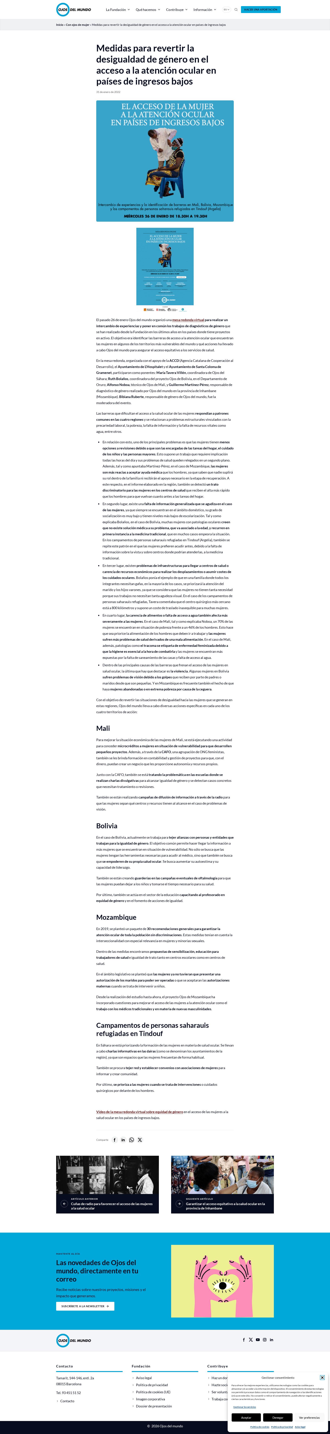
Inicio (59, 24)
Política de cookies (259, 1426)
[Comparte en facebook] (114, 1139)
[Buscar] (236, 9)
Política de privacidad (282, 1426)
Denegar (278, 1417)
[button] (322, 1377)
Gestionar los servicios (244, 1407)
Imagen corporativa (150, 1399)
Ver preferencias (309, 1417)
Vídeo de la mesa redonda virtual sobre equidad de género (139, 1112)
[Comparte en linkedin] (123, 1139)
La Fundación (116, 9)
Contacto (67, 1401)
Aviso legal (300, 1426)
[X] (251, 1339)
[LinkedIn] (271, 1339)
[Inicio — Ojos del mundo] (78, 9)
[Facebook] (244, 1339)
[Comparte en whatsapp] (131, 1139)
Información (202, 9)
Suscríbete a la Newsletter (82, 1306)
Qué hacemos (146, 9)
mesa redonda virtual (188, 320)
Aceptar (246, 1417)
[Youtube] (258, 1339)
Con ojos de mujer (77, 24)
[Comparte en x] (140, 1139)
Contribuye (175, 9)
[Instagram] (264, 1339)
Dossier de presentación (154, 1406)
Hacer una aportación (260, 9)
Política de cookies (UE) (153, 1392)
